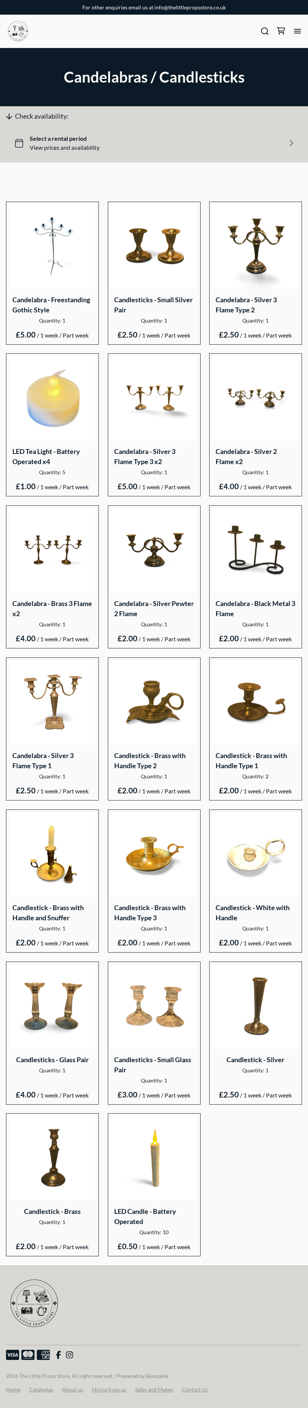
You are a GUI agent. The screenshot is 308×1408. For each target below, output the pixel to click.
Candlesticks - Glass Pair (52, 1059)
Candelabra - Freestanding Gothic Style (51, 304)
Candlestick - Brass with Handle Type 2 (150, 760)
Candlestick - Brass (52, 1211)
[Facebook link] (58, 1355)
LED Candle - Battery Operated (145, 1216)
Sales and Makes (154, 1389)
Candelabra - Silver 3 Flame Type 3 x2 (144, 456)
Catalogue (41, 1389)
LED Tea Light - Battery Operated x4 (46, 456)
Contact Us (195, 1389)
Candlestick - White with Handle (253, 912)
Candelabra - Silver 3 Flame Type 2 (246, 304)
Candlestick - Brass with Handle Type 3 (150, 912)
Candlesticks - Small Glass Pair (152, 1064)
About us (72, 1389)
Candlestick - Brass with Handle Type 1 (251, 760)
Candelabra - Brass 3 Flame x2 (52, 608)
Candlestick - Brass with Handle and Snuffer (48, 912)
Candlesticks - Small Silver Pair (153, 304)
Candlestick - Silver (256, 1059)
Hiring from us (109, 1389)
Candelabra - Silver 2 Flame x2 (246, 456)
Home (13, 1389)
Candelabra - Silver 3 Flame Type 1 (43, 760)
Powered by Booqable (142, 1376)
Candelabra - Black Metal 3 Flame (255, 608)
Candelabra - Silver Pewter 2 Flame (154, 608)
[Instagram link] (69, 1355)
